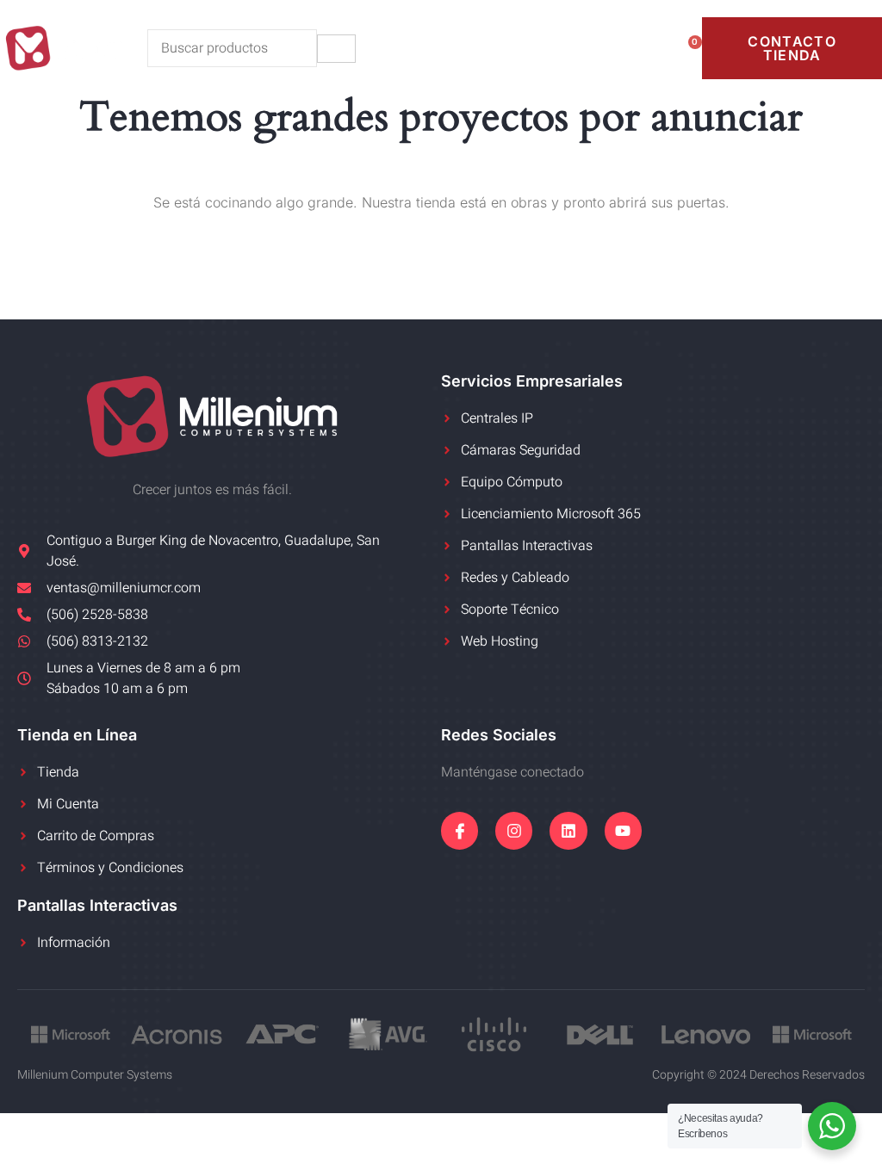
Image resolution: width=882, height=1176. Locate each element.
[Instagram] (513, 830)
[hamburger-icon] (336, 48)
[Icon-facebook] (459, 830)
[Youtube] (623, 830)
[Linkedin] (568, 830)
